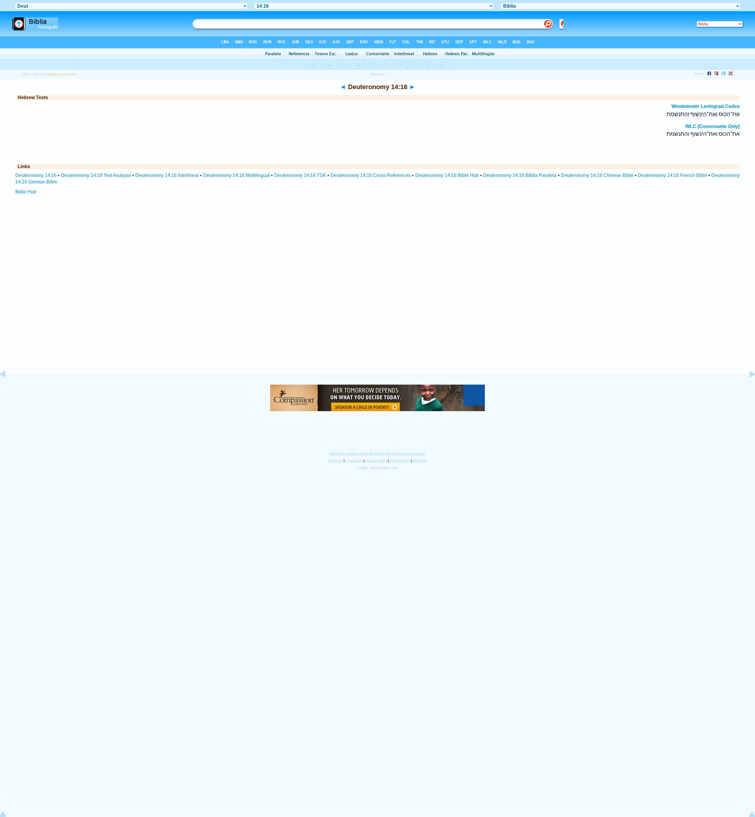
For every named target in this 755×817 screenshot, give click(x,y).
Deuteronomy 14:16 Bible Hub (447, 175)
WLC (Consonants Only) (712, 126)
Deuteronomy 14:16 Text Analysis (96, 175)
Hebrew (38, 74)
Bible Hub (25, 191)
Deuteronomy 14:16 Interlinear (167, 175)
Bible (26, 74)
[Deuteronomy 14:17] (747, 387)
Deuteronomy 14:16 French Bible (672, 175)
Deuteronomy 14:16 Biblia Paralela (520, 175)
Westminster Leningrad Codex (706, 106)
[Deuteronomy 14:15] (7, 387)
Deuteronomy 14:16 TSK (300, 175)
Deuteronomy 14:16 (36, 175)
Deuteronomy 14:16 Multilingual (236, 175)
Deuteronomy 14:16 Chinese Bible (597, 175)
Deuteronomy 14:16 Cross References (371, 175)
